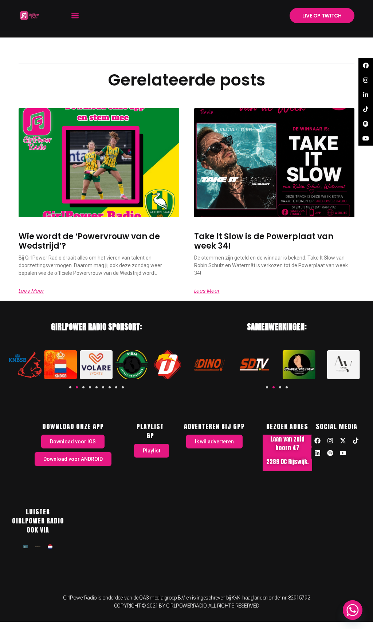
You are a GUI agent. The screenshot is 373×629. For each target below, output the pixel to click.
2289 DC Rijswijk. (287, 461)
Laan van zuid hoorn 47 (287, 443)
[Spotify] (330, 453)
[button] (75, 15)
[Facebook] (317, 441)
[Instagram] (330, 441)
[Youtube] (343, 453)
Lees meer (31, 290)
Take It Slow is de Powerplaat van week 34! (263, 241)
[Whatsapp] (352, 610)
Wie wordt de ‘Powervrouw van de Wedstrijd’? (89, 241)
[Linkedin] (317, 453)
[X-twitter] (343, 441)
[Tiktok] (356, 441)
